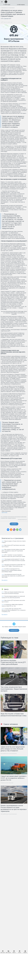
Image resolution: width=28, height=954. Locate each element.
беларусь (14, 518)
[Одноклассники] (11, 529)
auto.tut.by (4, 512)
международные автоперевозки (14, 516)
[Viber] (14, 529)
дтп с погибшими (4, 516)
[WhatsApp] (17, 529)
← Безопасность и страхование (8, 7)
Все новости (4, 580)
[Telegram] (20, 529)
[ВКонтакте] (8, 529)
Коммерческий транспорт (7, 782)
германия (10, 518)
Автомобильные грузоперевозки (9, 753)
